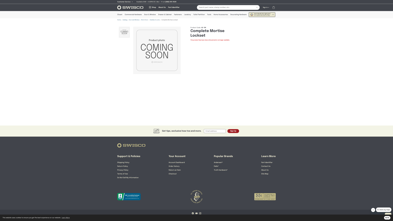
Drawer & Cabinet (165, 14)
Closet (119, 14)
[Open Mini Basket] (274, 7)
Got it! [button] (387, 217)
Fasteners (178, 14)
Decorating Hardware (238, 14)
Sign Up (233, 131)
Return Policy (122, 166)
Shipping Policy (123, 162)
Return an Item (175, 170)
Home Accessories (221, 14)
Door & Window (150, 14)
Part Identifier (267, 162)
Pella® (216, 166)
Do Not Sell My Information (128, 178)
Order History (174, 166)
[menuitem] (124, 32)
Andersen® (218, 162)
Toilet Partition (199, 14)
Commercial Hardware (133, 14)
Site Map (264, 174)
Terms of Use (122, 174)
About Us (265, 170)
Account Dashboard (177, 162)
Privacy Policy (122, 170)
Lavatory (187, 14)
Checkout (173, 174)
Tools (209, 14)
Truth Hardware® (221, 170)
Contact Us (265, 166)
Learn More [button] (66, 217)
